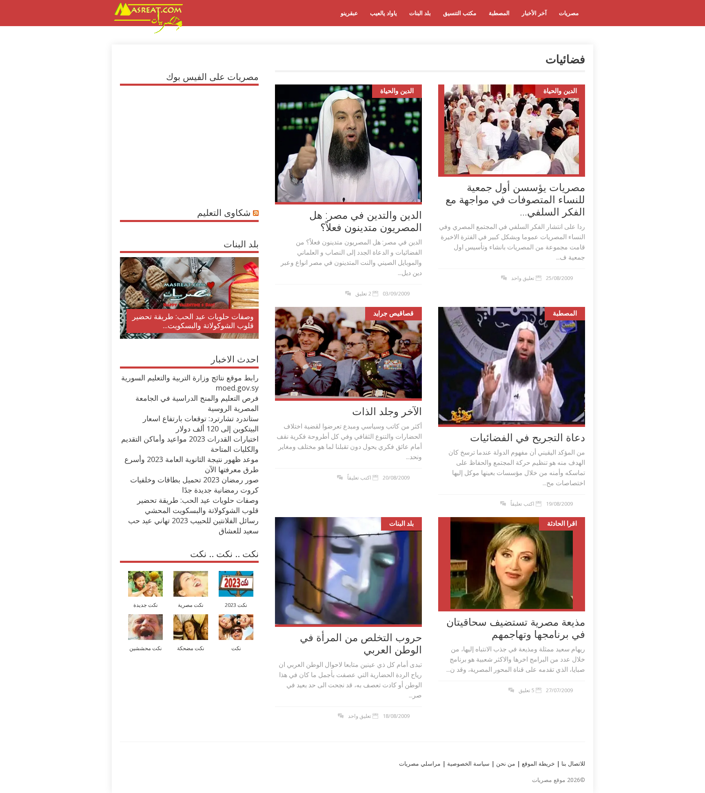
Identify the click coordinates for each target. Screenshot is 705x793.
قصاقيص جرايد (393, 313)
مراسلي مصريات (420, 763)
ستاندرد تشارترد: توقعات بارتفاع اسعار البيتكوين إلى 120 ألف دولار (201, 423)
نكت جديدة (145, 605)
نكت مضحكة (190, 648)
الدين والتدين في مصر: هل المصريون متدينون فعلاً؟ (365, 221)
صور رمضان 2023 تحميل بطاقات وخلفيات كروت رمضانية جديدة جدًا (194, 485)
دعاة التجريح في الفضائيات (527, 437)
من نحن (504, 763)
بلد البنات (420, 13)
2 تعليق (363, 293)
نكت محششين (145, 648)
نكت (236, 648)
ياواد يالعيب (383, 13)
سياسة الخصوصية (468, 763)
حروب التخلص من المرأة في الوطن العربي (361, 643)
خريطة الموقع (537, 763)
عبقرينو (349, 13)
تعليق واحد (522, 278)
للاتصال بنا (573, 763)
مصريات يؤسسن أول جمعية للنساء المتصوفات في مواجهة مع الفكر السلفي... (515, 199)
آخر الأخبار (534, 13)
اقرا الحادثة (562, 523)
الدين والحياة (397, 90)
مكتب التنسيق (460, 13)
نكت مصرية (191, 605)
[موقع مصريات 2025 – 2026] (148, 32)
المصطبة (499, 13)
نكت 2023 (236, 605)
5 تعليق (526, 690)
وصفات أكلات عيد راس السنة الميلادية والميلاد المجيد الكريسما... (196, 320)
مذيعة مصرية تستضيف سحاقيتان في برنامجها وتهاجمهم (515, 628)
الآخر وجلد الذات (387, 411)
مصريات (569, 13)
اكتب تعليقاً (359, 477)
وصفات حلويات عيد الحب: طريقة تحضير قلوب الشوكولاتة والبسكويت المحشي (198, 505)
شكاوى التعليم (224, 212)
